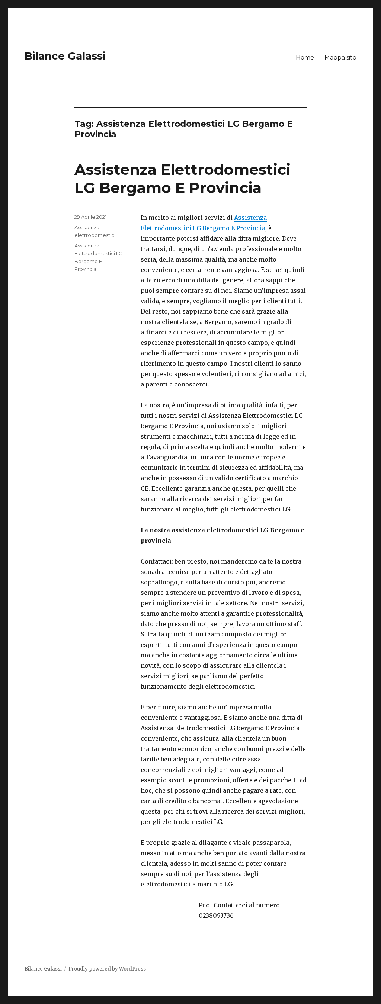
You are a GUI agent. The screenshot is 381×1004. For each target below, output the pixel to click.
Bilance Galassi (65, 55)
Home (305, 57)
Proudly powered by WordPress (107, 969)
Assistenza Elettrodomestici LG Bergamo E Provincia (182, 178)
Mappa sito (340, 57)
